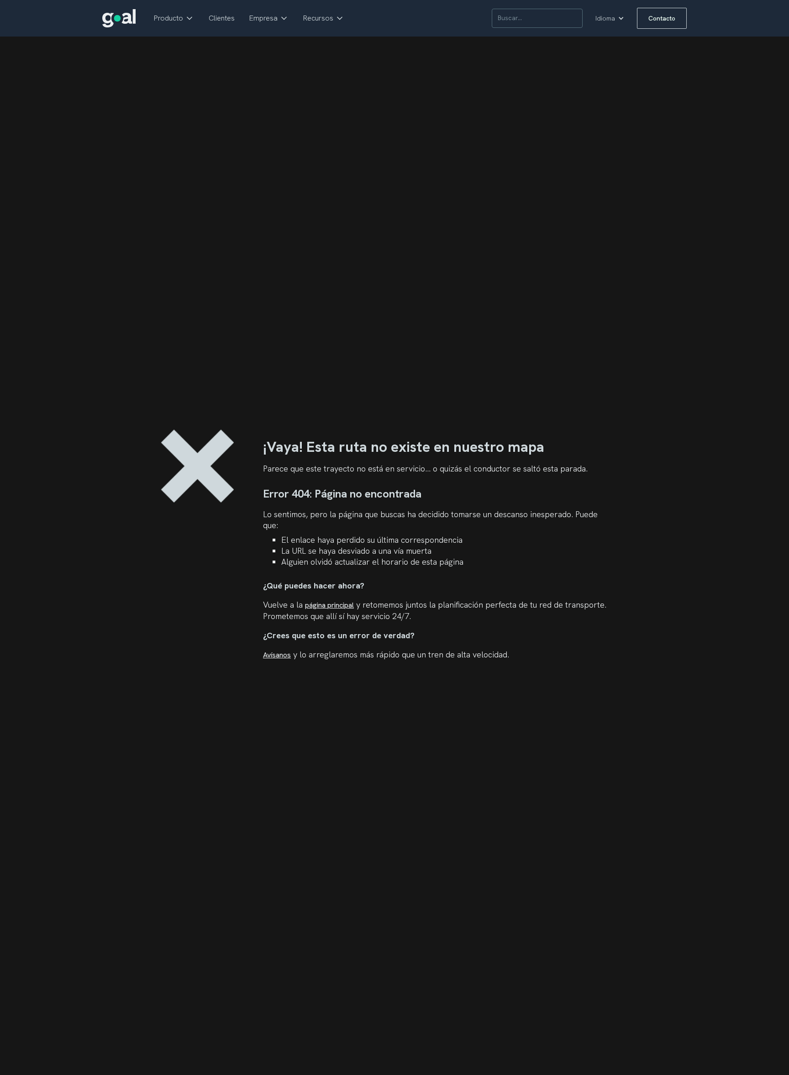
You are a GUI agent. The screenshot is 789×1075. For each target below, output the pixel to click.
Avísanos (277, 655)
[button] (174, 18)
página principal (329, 605)
